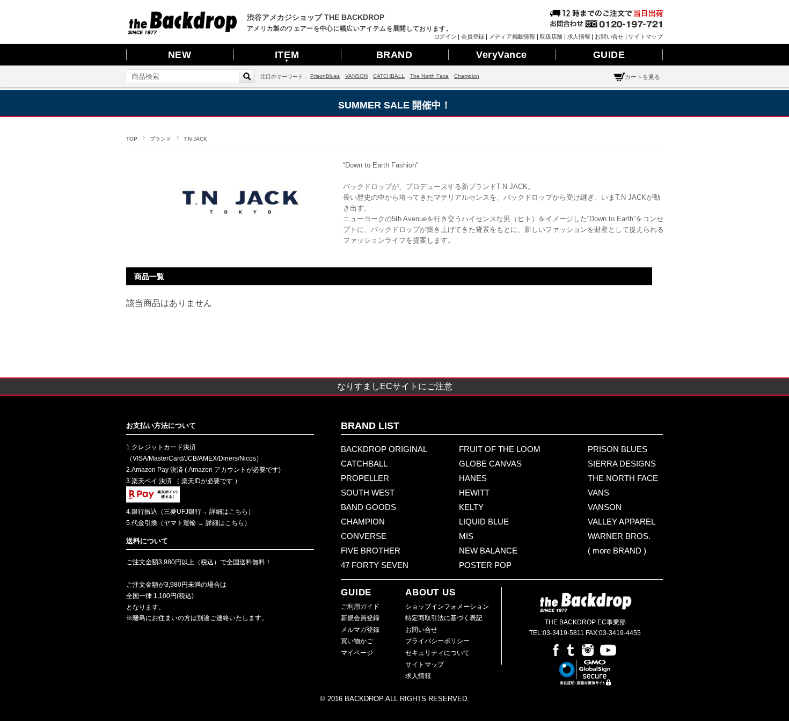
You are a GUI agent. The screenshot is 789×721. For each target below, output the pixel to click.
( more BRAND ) (617, 550)
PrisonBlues (325, 76)
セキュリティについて (437, 653)
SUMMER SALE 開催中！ (394, 105)
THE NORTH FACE (623, 478)
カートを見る (642, 77)
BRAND (394, 54)
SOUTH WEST (367, 492)
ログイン (445, 36)
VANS (598, 492)
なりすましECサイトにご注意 (394, 386)
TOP (131, 139)
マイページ (357, 653)
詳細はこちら (228, 511)
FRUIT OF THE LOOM (499, 449)
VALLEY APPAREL (621, 521)
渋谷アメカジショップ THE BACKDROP (315, 17)
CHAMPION (363, 521)
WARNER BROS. (619, 536)
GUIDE (609, 54)
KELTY (471, 507)
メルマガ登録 (360, 629)
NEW (180, 54)
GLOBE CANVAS (490, 463)
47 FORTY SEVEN (374, 565)
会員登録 (472, 36)
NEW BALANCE (488, 550)
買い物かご (357, 641)
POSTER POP (485, 565)
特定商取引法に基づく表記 (444, 618)
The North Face (429, 76)
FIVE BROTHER (370, 550)
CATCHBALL (389, 76)
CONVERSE (363, 536)
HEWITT (474, 492)
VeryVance (501, 54)
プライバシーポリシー (437, 641)
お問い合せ (609, 36)
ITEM (287, 56)
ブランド (160, 139)
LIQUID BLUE (484, 521)
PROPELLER (365, 478)
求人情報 (578, 36)
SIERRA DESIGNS (622, 463)
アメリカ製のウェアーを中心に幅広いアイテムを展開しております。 (349, 28)
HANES (473, 478)
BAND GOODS (368, 507)
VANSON (356, 76)
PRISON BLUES (617, 449)
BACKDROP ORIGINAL (384, 449)
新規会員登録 (360, 618)
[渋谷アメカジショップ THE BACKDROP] (182, 31)
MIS (466, 536)
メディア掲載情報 (512, 36)
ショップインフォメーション (447, 606)
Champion (466, 76)
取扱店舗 (550, 36)
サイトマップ (645, 36)
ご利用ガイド (360, 606)
